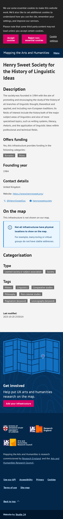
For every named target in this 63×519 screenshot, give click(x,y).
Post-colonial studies (31, 294)
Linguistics (23, 287)
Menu (56, 53)
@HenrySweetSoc (16, 200)
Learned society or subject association (23, 271)
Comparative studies (43, 287)
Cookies (52, 479)
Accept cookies (11, 39)
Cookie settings (54, 38)
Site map (25, 487)
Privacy (40, 479)
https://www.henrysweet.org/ (28, 193)
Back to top (10, 501)
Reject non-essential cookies (34, 39)
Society (50, 271)
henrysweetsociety (42, 200)
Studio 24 (21, 514)
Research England (31, 458)
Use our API (10, 479)
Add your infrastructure (18, 403)
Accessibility (26, 479)
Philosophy (11, 294)
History (9, 287)
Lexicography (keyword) (43, 300)
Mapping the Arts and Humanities (26, 53)
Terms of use (10, 487)
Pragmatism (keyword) (16, 300)
